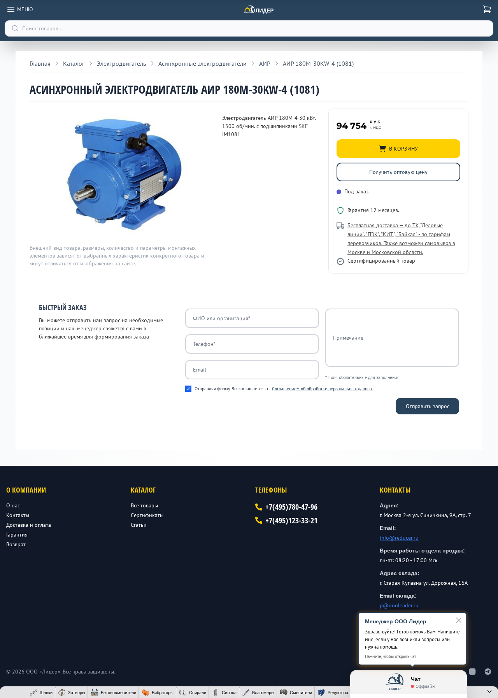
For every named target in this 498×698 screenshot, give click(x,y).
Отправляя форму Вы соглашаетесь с (284, 388)
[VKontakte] (472, 671)
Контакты (17, 515)
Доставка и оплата (28, 524)
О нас (13, 505)
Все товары (144, 505)
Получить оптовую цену (398, 171)
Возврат (16, 544)
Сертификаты (147, 515)
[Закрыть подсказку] (458, 620)
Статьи (139, 524)
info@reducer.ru (399, 537)
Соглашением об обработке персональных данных (322, 388)
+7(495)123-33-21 (291, 520)
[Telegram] (488, 671)
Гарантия (17, 534)
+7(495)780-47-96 (291, 507)
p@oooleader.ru (399, 605)
